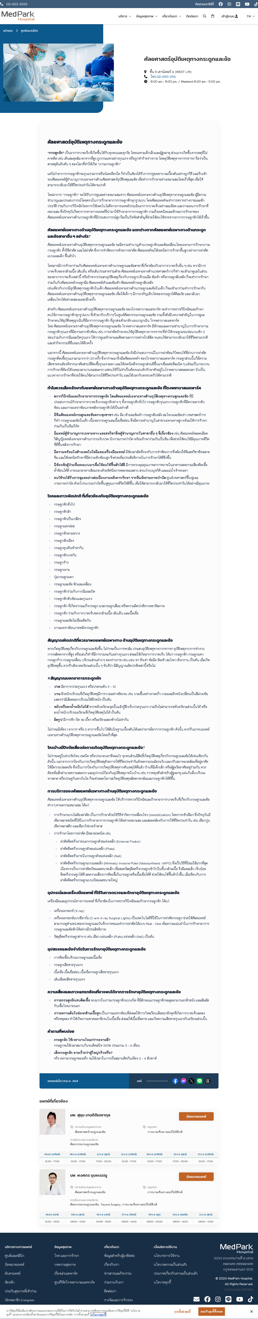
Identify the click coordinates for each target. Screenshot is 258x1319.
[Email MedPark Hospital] (197, 1299)
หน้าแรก (8, 30)
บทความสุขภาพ (65, 1264)
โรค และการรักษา (66, 1255)
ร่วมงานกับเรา (114, 1282)
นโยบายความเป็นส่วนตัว (170, 1264)
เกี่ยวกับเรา (111, 1264)
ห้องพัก (10, 1282)
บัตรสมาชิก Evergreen (19, 1300)
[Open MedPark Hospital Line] (228, 1299)
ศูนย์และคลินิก (29, 30)
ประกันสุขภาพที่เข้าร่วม (20, 1291)
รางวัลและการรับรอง (118, 1300)
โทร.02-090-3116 (163, 76)
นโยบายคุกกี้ (162, 1282)
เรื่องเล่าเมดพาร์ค (66, 1273)
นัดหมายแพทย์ (196, 1116)
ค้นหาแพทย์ (12, 1273)
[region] (129, 1312)
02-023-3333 (16, 4)
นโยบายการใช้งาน (167, 1255)
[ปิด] (251, 1311)
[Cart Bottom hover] (212, 16)
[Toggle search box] (204, 16)
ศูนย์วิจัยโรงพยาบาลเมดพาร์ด (74, 1282)
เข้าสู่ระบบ (228, 16)
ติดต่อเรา (110, 1291)
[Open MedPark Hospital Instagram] (218, 1299)
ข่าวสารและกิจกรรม (117, 1273)
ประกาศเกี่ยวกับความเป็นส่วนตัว (176, 1273)
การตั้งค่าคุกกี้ (182, 1311)
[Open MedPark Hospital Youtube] (239, 1299)
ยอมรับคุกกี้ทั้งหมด (212, 1311)
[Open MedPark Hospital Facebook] (207, 1299)
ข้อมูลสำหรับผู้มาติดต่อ (119, 1255)
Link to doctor (49, 1111)
